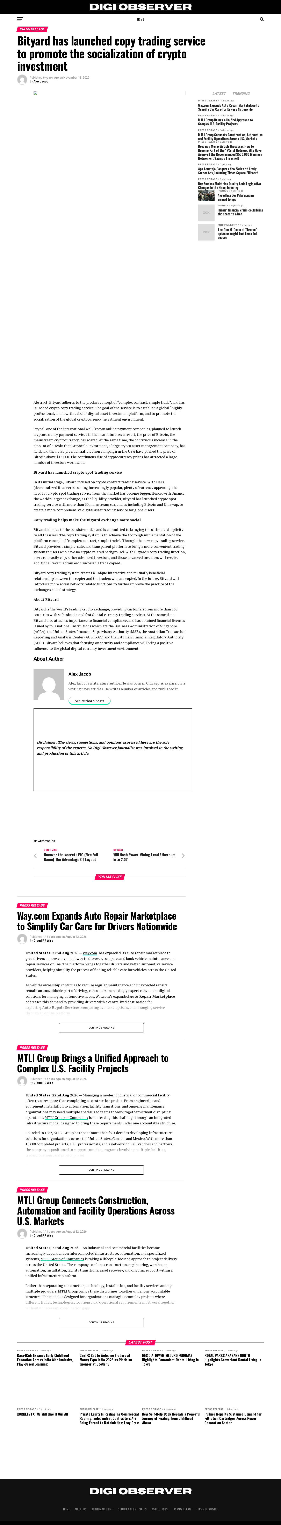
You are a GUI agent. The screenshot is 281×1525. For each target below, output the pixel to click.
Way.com (90, 953)
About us (81, 1509)
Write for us (160, 1509)
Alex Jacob (41, 81)
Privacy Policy (182, 1509)
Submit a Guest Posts (132, 1509)
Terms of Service (207, 1509)
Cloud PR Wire (43, 940)
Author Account (102, 1509)
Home (140, 19)
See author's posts (89, 701)
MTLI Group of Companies (66, 1117)
